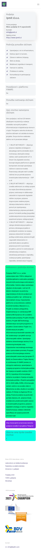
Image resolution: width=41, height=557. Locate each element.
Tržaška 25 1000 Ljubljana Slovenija (10, 478)
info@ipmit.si (11, 32)
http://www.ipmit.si (14, 38)
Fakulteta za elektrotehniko (15, 466)
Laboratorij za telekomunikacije (16, 463)
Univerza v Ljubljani (12, 469)
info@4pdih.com (13, 547)
